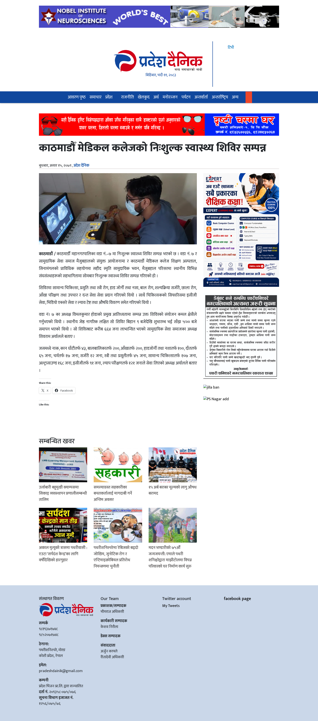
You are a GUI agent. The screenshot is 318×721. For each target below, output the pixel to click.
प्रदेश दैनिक (81, 165)
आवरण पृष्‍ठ (77, 97)
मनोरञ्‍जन (170, 97)
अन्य (235, 97)
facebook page (237, 598)
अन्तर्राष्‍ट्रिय (220, 97)
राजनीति (127, 97)
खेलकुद (143, 97)
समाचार (95, 97)
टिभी (230, 47)
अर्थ (156, 97)
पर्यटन (186, 97)
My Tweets (171, 606)
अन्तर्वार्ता (201, 97)
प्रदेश (108, 97)
